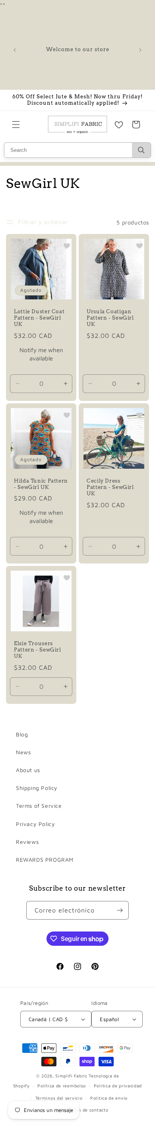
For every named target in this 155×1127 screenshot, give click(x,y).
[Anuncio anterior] (14, 50)
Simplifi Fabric (71, 1075)
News (23, 752)
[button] (16, 124)
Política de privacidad (118, 1085)
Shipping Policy (37, 787)
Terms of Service (39, 805)
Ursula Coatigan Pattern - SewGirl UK (110, 318)
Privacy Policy (35, 823)
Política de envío (109, 1097)
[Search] (141, 150)
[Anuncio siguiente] (140, 50)
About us (28, 770)
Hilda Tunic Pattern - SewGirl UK (41, 484)
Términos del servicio (59, 1097)
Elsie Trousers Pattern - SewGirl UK (37, 649)
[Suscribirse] (119, 910)
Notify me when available (41, 354)
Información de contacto (81, 1109)
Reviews (27, 841)
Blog (22, 734)
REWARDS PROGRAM (45, 859)
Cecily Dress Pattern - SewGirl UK (110, 487)
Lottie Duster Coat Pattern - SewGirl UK (39, 318)
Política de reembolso (61, 1085)
